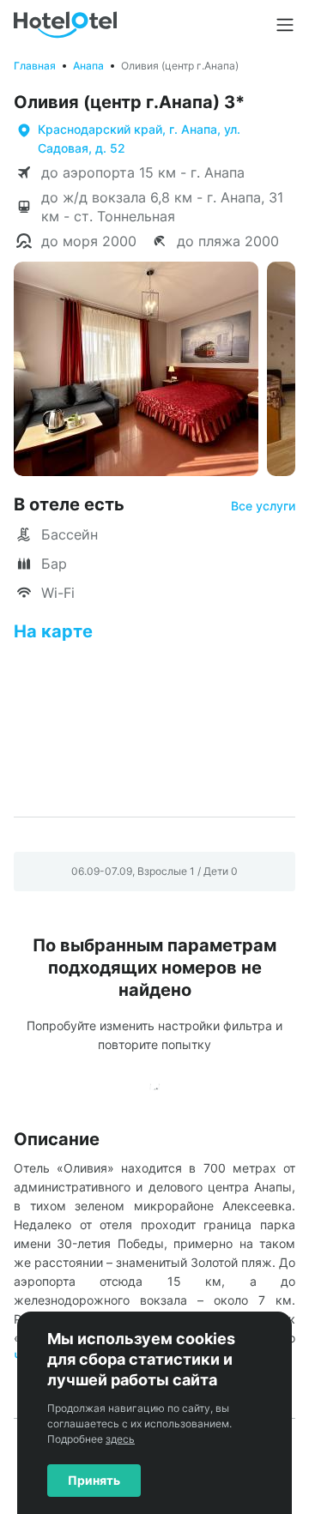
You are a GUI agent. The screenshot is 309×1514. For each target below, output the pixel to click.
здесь (120, 1439)
